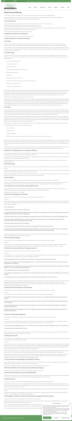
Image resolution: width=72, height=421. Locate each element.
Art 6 (31, 261)
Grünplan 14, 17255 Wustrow (22, 1)
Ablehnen (56, 417)
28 (15, 50)
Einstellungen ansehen (65, 417)
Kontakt (62, 7)
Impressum (16, 418)
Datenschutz (21, 418)
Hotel (29, 7)
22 (39, 228)
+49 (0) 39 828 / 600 (8, 1)
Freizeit (49, 7)
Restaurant (42, 7)
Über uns (56, 7)
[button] (69, 403)
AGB (13, 418)
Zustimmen (47, 417)
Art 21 (12, 266)
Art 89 (41, 355)
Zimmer (35, 7)
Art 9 (44, 261)
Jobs (68, 7)
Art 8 (47, 277)
